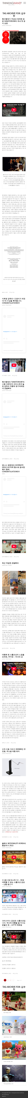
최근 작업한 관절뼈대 (10, 563)
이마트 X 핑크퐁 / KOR (8, 1061)
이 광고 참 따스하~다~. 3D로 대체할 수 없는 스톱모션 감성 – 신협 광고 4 (13, 882)
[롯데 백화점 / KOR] (14, 1001)
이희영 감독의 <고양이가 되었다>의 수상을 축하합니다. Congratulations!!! (13, 301)
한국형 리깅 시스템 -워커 (11, 832)
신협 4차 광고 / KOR (8, 1037)
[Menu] (24, 3)
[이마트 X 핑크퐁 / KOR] (14, 1050)
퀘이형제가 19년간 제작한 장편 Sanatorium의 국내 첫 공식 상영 (13, 21)
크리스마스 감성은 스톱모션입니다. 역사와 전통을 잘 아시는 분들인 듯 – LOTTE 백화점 (13, 923)
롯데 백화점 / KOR (7, 1012)
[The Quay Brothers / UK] (14, 1073)
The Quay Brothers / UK (8, 1083)
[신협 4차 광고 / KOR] (14, 1025)
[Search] (20, 3)
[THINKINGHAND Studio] (11, 3)
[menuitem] (20, 3)
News (3, 473)
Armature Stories (7, 565)
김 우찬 (12, 292)
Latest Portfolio (6, 25)
